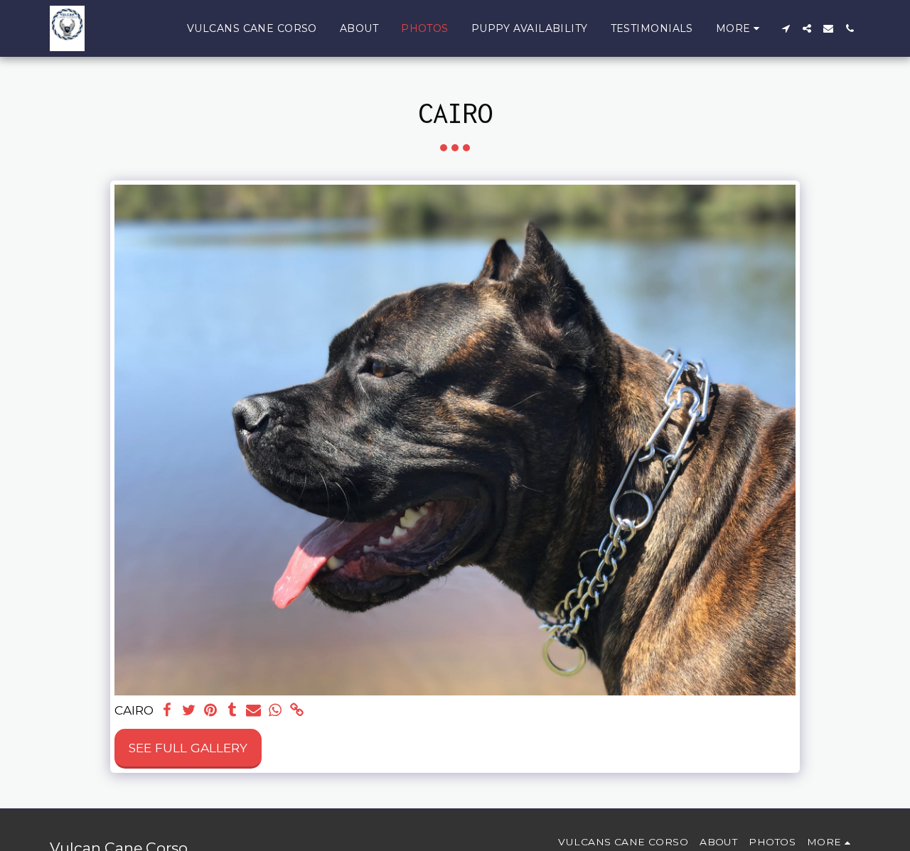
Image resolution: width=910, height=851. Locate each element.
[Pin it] (210, 711)
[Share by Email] (254, 711)
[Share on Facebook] (167, 711)
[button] (786, 28)
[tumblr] (232, 711)
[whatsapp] (275, 711)
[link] (296, 711)
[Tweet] (189, 711)
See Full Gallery (188, 747)
